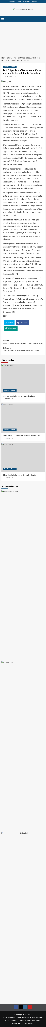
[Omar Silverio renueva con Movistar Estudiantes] (23, 418)
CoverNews (16, 1023)
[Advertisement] (23, 38)
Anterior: (23, 342)
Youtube (34, 1)
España (6, 67)
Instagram (26, 1)
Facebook (12, 1)
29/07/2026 (7, 399)
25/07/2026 (7, 438)
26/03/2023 (8, 76)
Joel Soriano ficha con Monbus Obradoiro (19, 396)
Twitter (19, 1)
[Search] (43, 19)
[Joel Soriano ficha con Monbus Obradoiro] (23, 378)
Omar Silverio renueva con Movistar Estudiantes (21, 435)
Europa (13, 67)
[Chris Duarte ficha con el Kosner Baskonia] (23, 457)
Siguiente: (21, 349)
